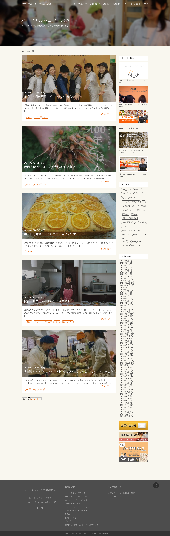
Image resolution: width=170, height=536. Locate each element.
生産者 (139, 241)
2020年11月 (125, 283)
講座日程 (106, 4)
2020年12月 (125, 281)
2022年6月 (124, 270)
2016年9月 (124, 394)
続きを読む (106, 114)
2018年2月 (124, 356)
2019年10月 (125, 312)
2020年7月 (124, 292)
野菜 (139, 245)
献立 (136, 222)
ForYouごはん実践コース (129, 128)
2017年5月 (124, 376)
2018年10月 (125, 338)
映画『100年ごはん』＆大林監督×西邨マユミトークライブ (61, 167)
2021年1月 (124, 279)
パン (143, 202)
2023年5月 (124, 261)
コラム (44, 184)
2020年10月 (125, 285)
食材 (123, 238)
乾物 (124, 241)
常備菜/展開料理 (127, 222)
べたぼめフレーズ (128, 206)
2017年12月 (125, 361)
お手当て (138, 190)
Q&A (27, 389)
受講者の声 (116, 4)
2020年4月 (124, 299)
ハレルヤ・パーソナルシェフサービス (40, 502)
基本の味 (134, 214)
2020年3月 (124, 301)
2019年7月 (124, 319)
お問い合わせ (135, 4)
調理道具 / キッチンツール (131, 230)
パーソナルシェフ (72, 504)
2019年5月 (124, 323)
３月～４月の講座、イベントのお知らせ (49, 96)
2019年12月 (125, 307)
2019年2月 (124, 330)
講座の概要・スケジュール (76, 511)
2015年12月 (125, 414)
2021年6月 (124, 274)
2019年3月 (124, 327)
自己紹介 (125, 226)
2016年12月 (125, 387)
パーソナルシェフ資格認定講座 (36, 4)
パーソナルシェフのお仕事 (43, 322)
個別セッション (142, 210)
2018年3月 (124, 354)
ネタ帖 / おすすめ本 (128, 198)
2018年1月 (124, 358)
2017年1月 (124, 385)
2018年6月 (124, 347)
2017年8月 (124, 370)
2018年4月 (124, 352)
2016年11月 (125, 390)
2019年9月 (124, 314)
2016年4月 (124, 405)
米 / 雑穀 (126, 245)
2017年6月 (124, 374)
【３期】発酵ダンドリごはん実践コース (133, 175)
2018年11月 (125, 336)
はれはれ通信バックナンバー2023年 (133, 81)
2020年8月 (124, 290)
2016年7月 (124, 398)
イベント (29, 117)
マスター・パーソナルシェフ (77, 507)
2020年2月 (124, 303)
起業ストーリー (139, 234)
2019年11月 (125, 310)
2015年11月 (125, 416)
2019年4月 (124, 325)
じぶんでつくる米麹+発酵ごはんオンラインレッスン (133, 151)
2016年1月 (124, 412)
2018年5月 (124, 350)
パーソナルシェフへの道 (45, 20)
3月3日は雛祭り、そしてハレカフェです (50, 234)
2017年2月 (124, 383)
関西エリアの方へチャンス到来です (47, 301)
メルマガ (45, 117)
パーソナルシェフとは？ (76, 4)
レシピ (132, 210)
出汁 (129, 241)
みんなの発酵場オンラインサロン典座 (133, 105)
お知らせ (37, 117)
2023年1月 (124, 263)
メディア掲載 (140, 206)
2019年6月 (124, 321)
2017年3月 (124, 381)
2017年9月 (124, 367)
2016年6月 (124, 401)
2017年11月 (125, 363)
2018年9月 (124, 341)
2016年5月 (124, 403)
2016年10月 (125, 392)
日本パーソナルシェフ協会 (76, 497)
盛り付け (143, 222)
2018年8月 (124, 343)
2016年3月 (124, 407)
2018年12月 (125, 334)
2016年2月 (124, 409)
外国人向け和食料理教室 (130, 218)
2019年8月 (124, 316)
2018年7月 (124, 345)
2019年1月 (124, 332)
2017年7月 (124, 372)
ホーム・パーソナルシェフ (76, 500)
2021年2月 (124, 276)
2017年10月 (125, 365)
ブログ (146, 4)
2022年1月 (124, 272)
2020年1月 (124, 305)
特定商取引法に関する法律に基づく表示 (81, 525)
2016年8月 (124, 396)
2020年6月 (124, 294)
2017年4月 (124, 378)
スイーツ (140, 194)
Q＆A (126, 4)
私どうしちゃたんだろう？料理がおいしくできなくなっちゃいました (68, 371)
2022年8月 (124, 267)
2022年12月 (125, 265)
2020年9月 (124, 287)
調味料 (133, 245)
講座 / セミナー (67, 322)
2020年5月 (124, 296)
